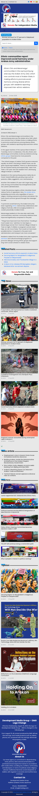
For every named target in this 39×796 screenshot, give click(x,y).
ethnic (14, 206)
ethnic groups (5, 156)
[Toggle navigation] (4, 30)
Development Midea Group (22, 792)
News (11, 48)
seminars (4, 239)
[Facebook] (28, 2)
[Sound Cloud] (34, 2)
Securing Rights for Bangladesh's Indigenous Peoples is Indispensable (19, 256)
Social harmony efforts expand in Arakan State (20, 253)
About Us (4, 2)
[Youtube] (31, 2)
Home (5, 48)
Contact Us (13, 2)
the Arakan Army (29, 192)
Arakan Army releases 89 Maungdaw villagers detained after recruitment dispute (20, 265)
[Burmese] (37, 2)
